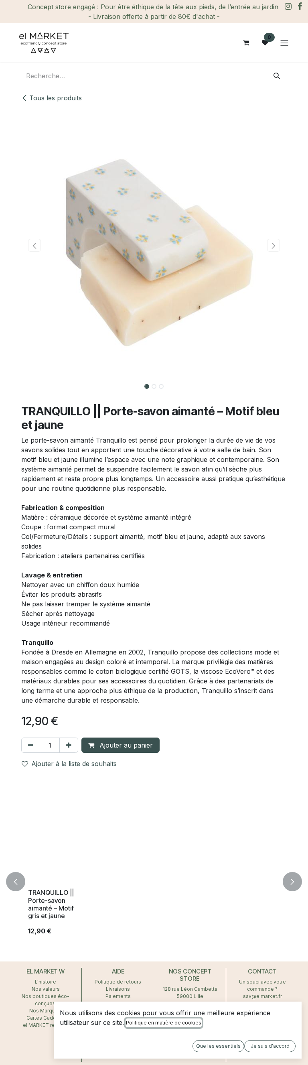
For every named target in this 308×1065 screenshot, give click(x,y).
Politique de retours (118, 982)
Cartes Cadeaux (45, 1018)
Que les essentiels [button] (218, 1046)
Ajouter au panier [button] (125, 745)
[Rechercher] (277, 75)
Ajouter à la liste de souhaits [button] (74, 764)
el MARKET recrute (45, 1025)
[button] (34, 245)
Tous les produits (55, 98)
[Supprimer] (30, 745)
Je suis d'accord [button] (270, 1046)
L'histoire (45, 982)
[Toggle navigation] (284, 42)
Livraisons (118, 989)
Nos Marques (45, 1011)
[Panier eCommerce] (246, 43)
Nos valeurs (46, 989)
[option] (154, 881)
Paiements (118, 996)
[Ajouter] (68, 745)
